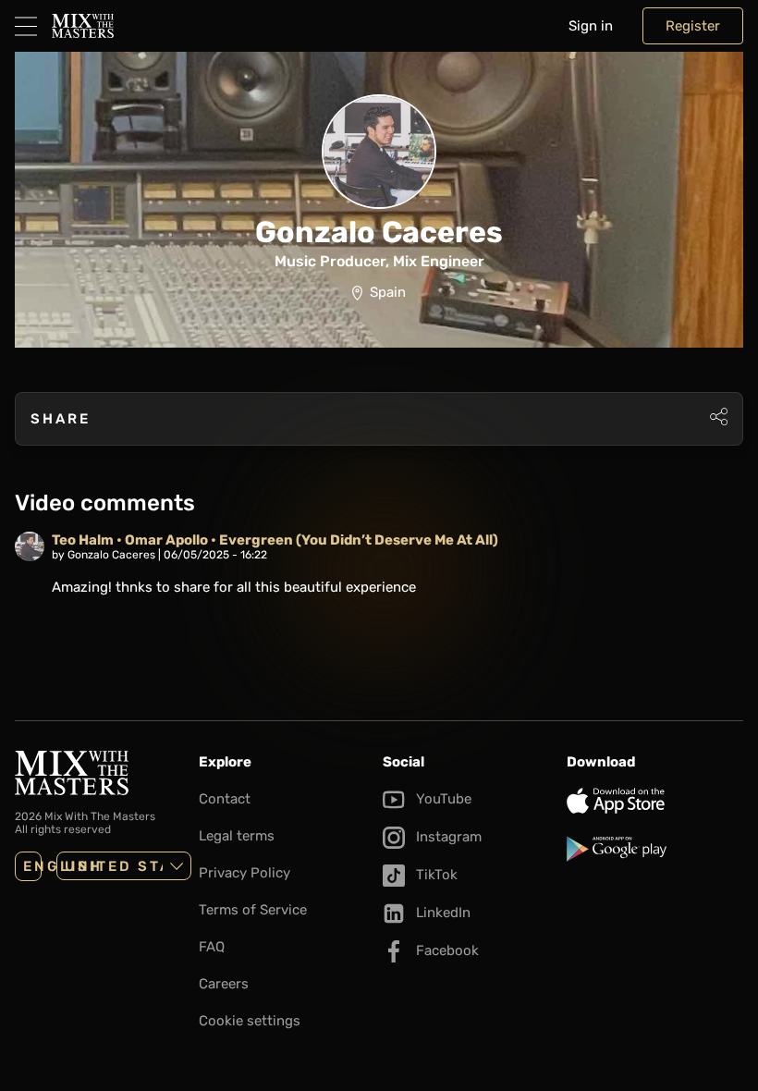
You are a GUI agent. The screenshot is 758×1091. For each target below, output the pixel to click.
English (32, 866)
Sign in (590, 26)
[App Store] (655, 801)
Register (693, 26)
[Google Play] (655, 849)
